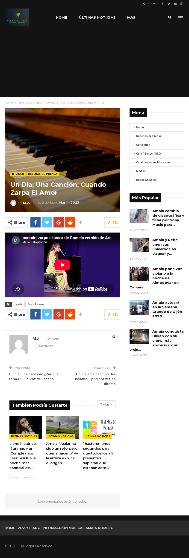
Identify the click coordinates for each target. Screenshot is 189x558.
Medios (141, 171)
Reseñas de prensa (42, 174)
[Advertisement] (94, 62)
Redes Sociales (146, 179)
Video (19, 174)
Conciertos (143, 145)
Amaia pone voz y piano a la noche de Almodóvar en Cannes (156, 278)
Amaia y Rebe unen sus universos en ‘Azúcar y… (165, 247)
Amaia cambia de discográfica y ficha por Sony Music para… (168, 218)
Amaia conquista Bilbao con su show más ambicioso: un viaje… (157, 340)
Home (62, 17)
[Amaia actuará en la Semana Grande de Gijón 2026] (139, 307)
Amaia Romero (36, 304)
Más (131, 17)
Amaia (18, 304)
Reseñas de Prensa (149, 136)
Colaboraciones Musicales (153, 162)
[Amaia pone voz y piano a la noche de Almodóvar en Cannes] (139, 274)
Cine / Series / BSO (148, 153)
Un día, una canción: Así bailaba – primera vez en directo (95, 379)
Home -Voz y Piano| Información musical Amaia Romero (59, 528)
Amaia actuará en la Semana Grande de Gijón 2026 (167, 309)
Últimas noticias (97, 17)
